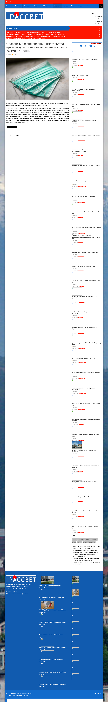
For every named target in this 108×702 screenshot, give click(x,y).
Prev (95, 43)
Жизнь (73, 6)
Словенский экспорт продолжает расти (83, 358)
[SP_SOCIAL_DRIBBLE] (99, 36)
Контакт (12, 1)
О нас (7, 1)
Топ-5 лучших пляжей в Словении (81, 75)
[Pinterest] (99, 34)
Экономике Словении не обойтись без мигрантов (86, 135)
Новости (81, 6)
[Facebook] (99, 28)
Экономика (27, 6)
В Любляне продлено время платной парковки (85, 497)
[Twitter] (99, 30)
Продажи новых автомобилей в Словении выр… (53, 684)
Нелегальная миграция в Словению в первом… (52, 622)
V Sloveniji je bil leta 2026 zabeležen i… (50, 585)
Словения (9, 6)
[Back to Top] (6, 700)
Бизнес (56, 6)
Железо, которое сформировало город (83, 266)
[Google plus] (99, 32)
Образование (47, 6)
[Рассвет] (24, 15)
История (65, 6)
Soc (90, 6)
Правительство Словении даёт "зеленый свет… (85, 252)
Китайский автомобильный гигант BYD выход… (52, 635)
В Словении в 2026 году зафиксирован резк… (52, 597)
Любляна (18, 6)
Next (100, 43)
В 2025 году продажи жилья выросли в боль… (52, 610)
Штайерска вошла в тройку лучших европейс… (52, 647)
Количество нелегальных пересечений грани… (52, 672)
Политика (37, 6)
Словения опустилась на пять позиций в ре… (52, 659)
